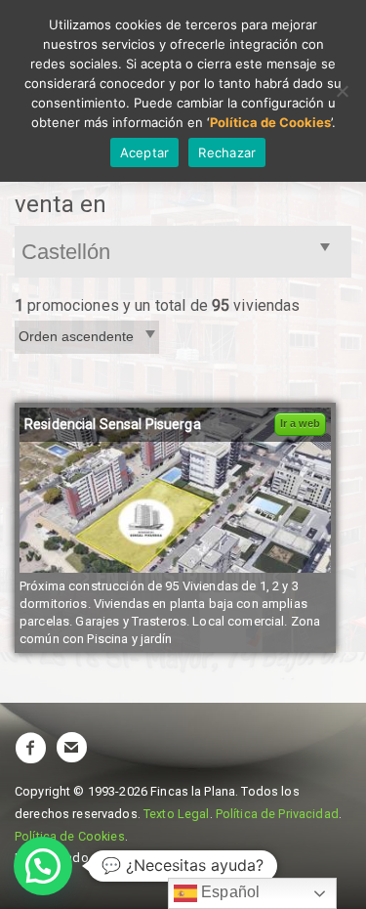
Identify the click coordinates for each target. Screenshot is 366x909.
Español (228, 892)
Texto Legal (176, 813)
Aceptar (145, 152)
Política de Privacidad (277, 813)
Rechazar (227, 152)
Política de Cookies (70, 836)
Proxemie (140, 857)
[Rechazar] (341, 91)
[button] (43, 866)
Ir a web (300, 423)
